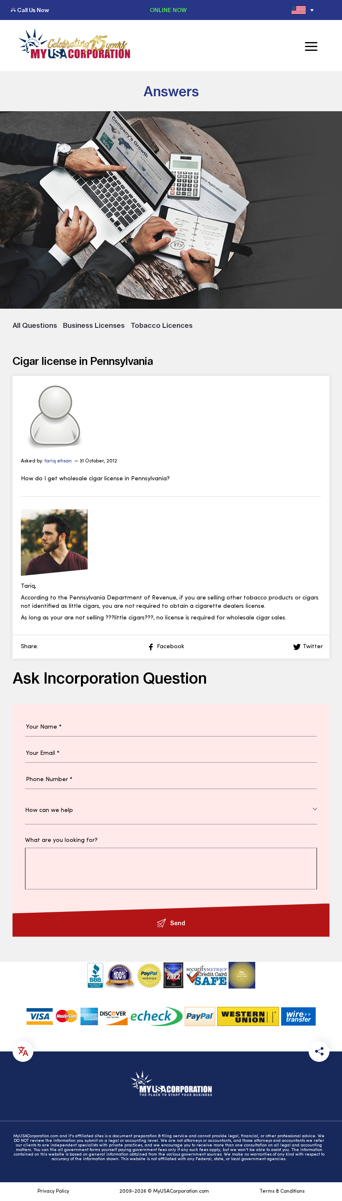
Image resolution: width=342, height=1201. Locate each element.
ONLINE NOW (168, 10)
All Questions (35, 325)
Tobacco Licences (162, 325)
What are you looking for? (61, 841)
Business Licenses (94, 325)
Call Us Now (33, 10)
